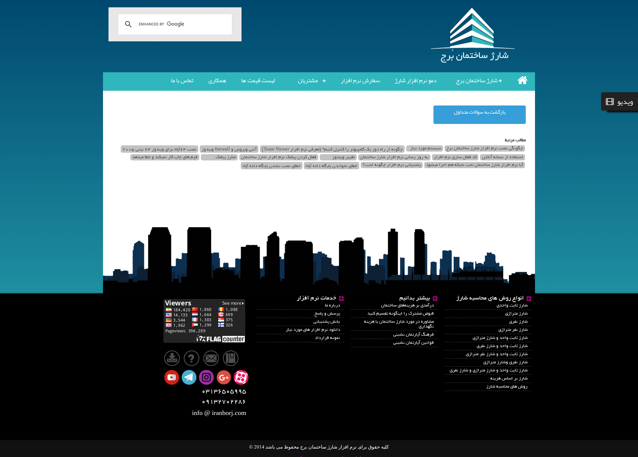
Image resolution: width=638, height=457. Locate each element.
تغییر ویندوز (343, 157)
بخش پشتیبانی (326, 321)
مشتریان (308, 80)
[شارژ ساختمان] (204, 320)
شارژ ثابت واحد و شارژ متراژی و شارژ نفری (489, 370)
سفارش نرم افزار (360, 80)
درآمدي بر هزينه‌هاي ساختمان (407, 305)
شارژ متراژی (516, 313)
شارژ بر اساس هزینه (509, 378)
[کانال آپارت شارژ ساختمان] (242, 377)
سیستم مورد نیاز (425, 148)
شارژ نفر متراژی (513, 330)
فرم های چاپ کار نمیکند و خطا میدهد (165, 157)
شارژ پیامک (226, 157)
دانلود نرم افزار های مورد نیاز (313, 330)
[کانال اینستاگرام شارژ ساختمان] (207, 377)
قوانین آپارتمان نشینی (413, 342)
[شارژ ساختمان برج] (522, 80)
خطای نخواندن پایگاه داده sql (331, 166)
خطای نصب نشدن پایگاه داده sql (272, 166)
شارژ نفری (518, 321)
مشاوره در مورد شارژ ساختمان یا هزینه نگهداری (399, 324)
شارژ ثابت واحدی (512, 305)
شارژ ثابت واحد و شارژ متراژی (500, 338)
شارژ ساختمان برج (477, 80)
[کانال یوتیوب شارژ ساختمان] (172, 377)
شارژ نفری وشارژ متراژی (505, 362)
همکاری (217, 80)
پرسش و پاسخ (327, 313)
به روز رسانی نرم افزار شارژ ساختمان (394, 157)
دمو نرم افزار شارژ (416, 80)
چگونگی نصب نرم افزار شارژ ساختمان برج (484, 148)
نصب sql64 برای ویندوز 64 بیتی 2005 (159, 149)
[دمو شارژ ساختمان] (173, 357)
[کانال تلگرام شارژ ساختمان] (190, 377)
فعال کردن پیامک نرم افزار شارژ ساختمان (278, 157)
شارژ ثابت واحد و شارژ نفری (502, 346)
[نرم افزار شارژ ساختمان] (474, 35)
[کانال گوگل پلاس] (224, 377)
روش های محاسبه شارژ (507, 386)
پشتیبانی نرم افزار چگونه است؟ (392, 165)
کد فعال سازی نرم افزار (455, 157)
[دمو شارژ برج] (193, 357)
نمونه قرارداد (327, 338)
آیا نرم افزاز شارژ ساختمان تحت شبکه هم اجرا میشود (474, 165)
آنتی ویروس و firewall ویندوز (229, 149)
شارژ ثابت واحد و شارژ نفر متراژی (497, 354)
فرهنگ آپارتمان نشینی (413, 334)
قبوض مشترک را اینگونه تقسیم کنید (400, 313)
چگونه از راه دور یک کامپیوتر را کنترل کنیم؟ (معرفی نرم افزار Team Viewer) (332, 149)
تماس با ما (182, 80)
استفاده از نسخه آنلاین (502, 157)
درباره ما (332, 305)
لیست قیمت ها (258, 80)
